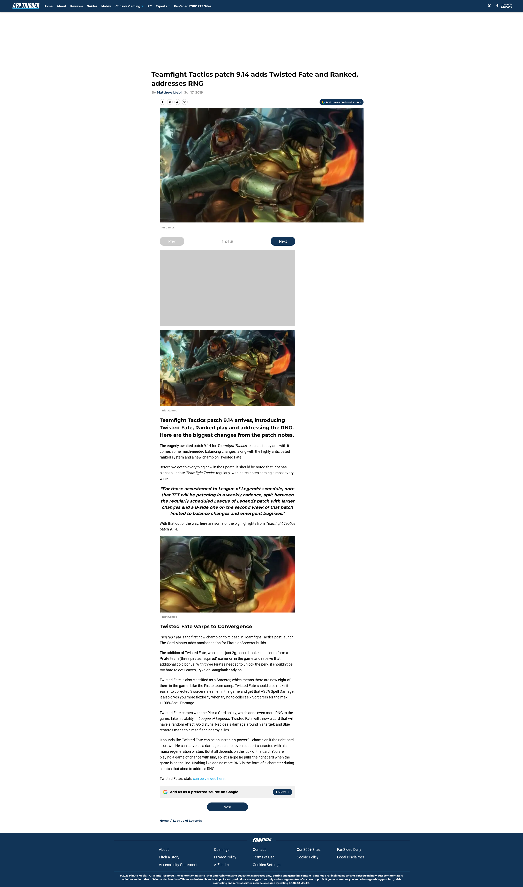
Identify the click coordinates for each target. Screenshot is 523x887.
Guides (92, 6)
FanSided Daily (349, 849)
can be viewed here (209, 778)
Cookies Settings (266, 865)
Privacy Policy (225, 857)
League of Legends (187, 820)
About (61, 6)
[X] (489, 5)
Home (48, 6)
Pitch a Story (169, 857)
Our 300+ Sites (309, 849)
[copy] (185, 102)
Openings (221, 849)
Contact (259, 849)
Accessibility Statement (178, 865)
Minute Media (138, 875)
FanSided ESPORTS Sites (192, 6)
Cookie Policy (308, 857)
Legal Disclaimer (350, 857)
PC (150, 6)
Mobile (106, 6)
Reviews (76, 6)
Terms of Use (264, 857)
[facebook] (497, 5)
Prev (172, 241)
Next (283, 241)
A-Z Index (222, 865)
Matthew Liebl (169, 92)
